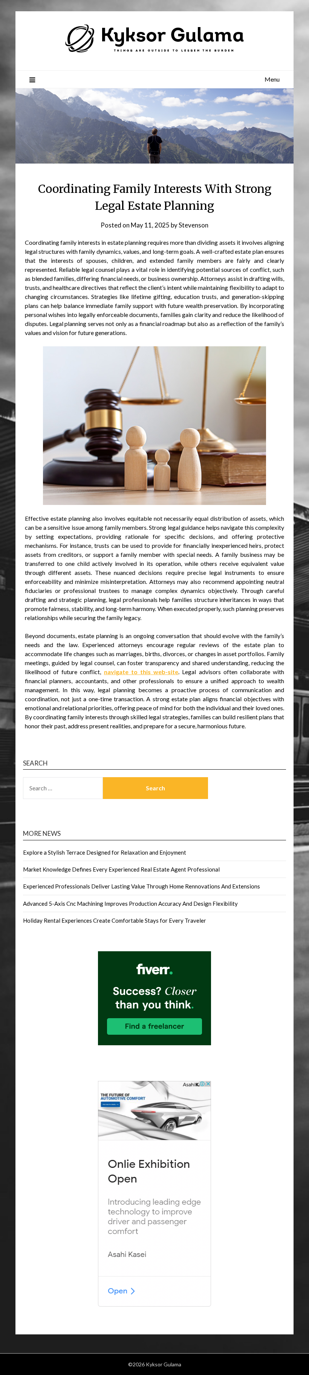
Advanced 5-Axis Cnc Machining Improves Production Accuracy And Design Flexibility (130, 903)
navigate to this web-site (141, 671)
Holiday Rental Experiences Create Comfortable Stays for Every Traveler (114, 920)
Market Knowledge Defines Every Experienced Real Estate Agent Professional (121, 869)
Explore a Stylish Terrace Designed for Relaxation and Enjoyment (104, 852)
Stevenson (193, 225)
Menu (272, 79)
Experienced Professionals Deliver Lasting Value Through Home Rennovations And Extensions (141, 886)
